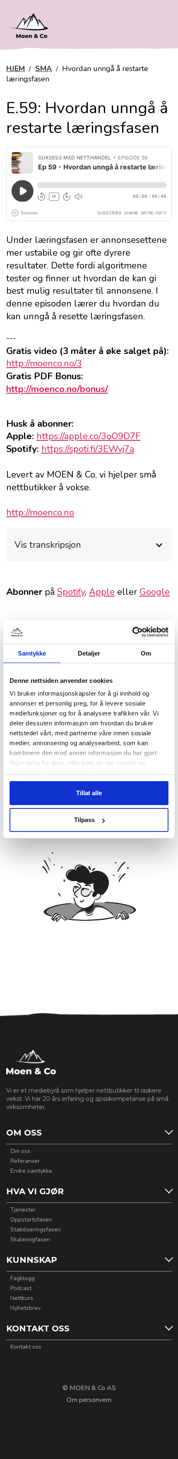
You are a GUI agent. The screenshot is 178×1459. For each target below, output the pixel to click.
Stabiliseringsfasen (35, 1230)
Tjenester (23, 1210)
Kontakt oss (25, 1347)
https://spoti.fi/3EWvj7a (87, 449)
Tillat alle (89, 792)
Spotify (71, 592)
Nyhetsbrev (25, 1308)
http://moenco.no (40, 512)
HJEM (15, 69)
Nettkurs (21, 1298)
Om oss (20, 1151)
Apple (102, 592)
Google (155, 592)
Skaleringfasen (30, 1240)
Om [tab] (146, 653)
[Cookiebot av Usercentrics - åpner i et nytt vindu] (132, 632)
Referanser (25, 1161)
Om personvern (89, 1399)
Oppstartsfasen (31, 1220)
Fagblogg (22, 1278)
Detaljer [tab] (89, 653)
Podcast (20, 1288)
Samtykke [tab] (32, 653)
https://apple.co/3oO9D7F (88, 436)
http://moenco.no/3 (44, 363)
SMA (43, 69)
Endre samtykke (31, 1171)
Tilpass (84, 819)
